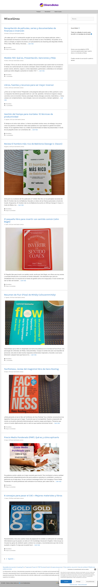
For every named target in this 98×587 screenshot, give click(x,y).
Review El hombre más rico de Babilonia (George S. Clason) (33, 144)
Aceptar (66, 581)
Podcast (39, 11)
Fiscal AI (34, 567)
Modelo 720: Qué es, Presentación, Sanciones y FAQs (30, 58)
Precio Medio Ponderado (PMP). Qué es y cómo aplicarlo (31, 437)
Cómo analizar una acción (70, 567)
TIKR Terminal (42, 567)
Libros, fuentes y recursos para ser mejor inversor (29, 85)
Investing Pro (20, 567)
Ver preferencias (90, 581)
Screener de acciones (56, 567)
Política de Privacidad (82, 584)
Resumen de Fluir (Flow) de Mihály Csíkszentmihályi (30, 294)
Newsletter (47, 11)
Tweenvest (28, 567)
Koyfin (48, 567)
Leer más (31, 44)
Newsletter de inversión (9, 567)
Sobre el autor (58, 11)
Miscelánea (8, 47)
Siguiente (11, 559)
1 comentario (9, 76)
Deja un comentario (10, 49)
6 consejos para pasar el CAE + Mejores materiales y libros (33, 495)
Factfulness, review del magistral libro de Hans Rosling (31, 369)
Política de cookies (73, 584)
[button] (95, 569)
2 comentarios (9, 135)
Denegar (78, 581)
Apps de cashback (83, 567)
